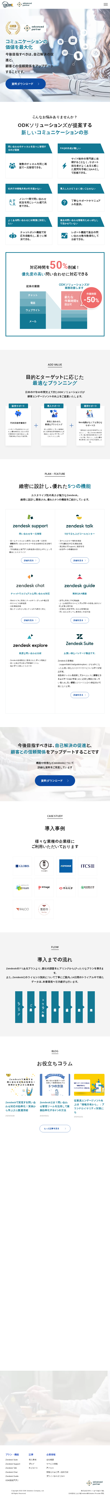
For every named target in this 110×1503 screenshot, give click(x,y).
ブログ (31, 1464)
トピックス (33, 1468)
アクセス (50, 1468)
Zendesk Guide (12, 1476)
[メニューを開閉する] (106, 4)
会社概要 (50, 1460)
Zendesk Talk (11, 1468)
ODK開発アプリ (12, 1480)
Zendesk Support (13, 1464)
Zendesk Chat (11, 1472)
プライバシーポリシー (55, 1476)
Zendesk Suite (12, 1460)
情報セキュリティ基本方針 (57, 1472)
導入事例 (32, 1460)
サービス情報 (52, 1464)
